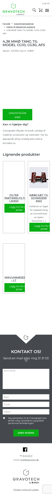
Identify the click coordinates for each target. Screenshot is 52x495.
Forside (6, 24)
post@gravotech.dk (29, 460)
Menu (47, 10)
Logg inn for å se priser (17, 115)
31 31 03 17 (27, 456)
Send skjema (26, 433)
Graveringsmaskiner (24, 24)
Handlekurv (41, 10)
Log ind (45, 3)
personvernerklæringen (21, 423)
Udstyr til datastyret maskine (20, 27)
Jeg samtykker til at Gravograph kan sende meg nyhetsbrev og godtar (27, 421)
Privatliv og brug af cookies (26, 490)
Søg (35, 10)
